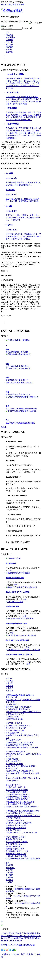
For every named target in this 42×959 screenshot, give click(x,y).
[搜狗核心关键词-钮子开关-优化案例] (21, 587)
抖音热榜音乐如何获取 (15, 820)
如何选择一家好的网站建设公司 (19, 707)
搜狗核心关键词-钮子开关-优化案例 (17, 592)
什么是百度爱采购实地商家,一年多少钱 (22, 747)
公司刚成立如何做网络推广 (17, 856)
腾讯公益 (31, 945)
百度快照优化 (33, 936)
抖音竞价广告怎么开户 (15, 714)
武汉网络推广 (17, 933)
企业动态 (9, 678)
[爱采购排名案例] (13, 558)
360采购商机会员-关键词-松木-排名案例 (19, 654)
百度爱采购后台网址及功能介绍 (19, 745)
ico (10, 941)
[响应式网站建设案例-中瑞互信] (19, 383)
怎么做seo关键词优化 (14, 764)
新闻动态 (9, 49)
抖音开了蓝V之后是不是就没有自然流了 (22, 807)
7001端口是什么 (12, 704)
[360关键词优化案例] (14, 602)
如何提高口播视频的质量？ (17, 792)
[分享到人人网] (13, 950)
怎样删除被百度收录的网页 (17, 790)
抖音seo (18, 903)
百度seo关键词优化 (13, 761)
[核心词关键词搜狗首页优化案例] (20, 618)
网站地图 (12, 4)
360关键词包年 (27, 896)
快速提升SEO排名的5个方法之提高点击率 (23, 859)
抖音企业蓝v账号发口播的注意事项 (20, 802)
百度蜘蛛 (20, 4)
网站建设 (9, 35)
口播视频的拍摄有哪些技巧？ (18, 799)
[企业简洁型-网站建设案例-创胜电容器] (22, 397)
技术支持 (9, 686)
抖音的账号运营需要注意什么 (18, 709)
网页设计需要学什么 (14, 733)
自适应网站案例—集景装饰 (17, 352)
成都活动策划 (6, 933)
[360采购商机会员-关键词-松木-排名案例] (23, 650)
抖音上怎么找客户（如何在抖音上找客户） (23, 712)
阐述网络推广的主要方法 (16, 854)
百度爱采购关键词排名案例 (15, 578)
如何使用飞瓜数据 (13, 818)
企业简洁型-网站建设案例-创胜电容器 (21, 409)
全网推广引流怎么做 (14, 839)
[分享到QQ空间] (5, 950)
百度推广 (24, 936)
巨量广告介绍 (11, 697)
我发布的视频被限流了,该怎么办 (19, 813)
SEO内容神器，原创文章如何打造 (19, 771)
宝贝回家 (23, 945)
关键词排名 (10, 37)
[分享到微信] (15, 950)
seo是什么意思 (11, 768)
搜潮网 (32, 933)
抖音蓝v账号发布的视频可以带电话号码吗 (23, 816)
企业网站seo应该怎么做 (15, 752)
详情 (10, 570)
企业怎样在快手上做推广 (16, 728)
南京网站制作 (30, 938)
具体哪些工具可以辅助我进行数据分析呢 (22, 811)
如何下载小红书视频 (14, 723)
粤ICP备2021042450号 (10, 945)
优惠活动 (9, 40)
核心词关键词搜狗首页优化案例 (16, 623)
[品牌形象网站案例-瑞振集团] (18, 354)
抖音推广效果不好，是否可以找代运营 (21, 833)
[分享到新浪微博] (7, 950)
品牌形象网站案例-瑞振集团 (17, 366)
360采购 (17, 896)
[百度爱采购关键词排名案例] (18, 573)
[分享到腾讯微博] (10, 950)
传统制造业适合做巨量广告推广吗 (20, 695)
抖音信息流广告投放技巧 (16, 828)
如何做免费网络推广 (14, 846)
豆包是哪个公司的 (13, 785)
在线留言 (4, 4)
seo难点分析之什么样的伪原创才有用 (21, 766)
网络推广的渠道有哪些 (15, 849)
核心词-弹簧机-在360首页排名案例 (17, 640)
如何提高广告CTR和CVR (16, 825)
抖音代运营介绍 (12, 717)
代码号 (21, 938)
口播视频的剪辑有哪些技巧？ (18, 794)
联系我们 (9, 52)
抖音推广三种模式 (13, 830)
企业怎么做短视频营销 (15, 730)
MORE (3, 427)
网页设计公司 (16, 941)
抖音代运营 (26, 903)
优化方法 (9, 683)
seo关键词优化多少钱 (14, 719)
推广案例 (9, 45)
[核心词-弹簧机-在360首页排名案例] (21, 635)
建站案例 (9, 47)
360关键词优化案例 (12, 606)
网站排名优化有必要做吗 (16, 837)
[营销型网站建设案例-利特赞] (18, 368)
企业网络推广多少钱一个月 (17, 851)
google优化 (14, 938)
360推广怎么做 (12, 759)
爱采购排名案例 (11, 563)
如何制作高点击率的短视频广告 (19, 823)
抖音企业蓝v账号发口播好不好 (18, 804)
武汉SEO (16, 936)
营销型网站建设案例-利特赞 (17, 380)
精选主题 (9, 42)
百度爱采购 (19, 889)
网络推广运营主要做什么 (16, 844)
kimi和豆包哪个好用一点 (16, 787)
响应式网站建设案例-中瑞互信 (18, 394)
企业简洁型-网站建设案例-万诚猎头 (20, 423)
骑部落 (26, 933)
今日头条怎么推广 (13, 740)
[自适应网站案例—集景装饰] (18, 340)
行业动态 (9, 681)
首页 (7, 32)
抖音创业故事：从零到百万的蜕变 (20, 743)
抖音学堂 (9, 688)
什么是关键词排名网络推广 (17, 842)
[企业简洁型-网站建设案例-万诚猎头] (21, 411)
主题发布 (9, 691)
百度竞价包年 (30, 889)
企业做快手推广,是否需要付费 (18, 726)
